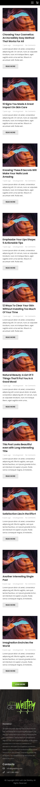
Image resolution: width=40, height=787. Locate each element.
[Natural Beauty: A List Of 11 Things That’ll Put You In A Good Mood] (20, 350)
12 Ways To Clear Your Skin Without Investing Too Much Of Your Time (19, 309)
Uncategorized (18, 45)
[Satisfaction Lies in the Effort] (20, 488)
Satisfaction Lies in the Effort (19, 514)
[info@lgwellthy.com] (5, 768)
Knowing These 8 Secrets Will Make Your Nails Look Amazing (20, 173)
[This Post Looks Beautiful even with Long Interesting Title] (20, 419)
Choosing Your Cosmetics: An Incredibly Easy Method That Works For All (18, 38)
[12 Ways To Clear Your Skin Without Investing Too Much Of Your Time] (20, 280)
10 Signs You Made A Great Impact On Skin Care (18, 105)
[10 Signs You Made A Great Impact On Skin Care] (20, 79)
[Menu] (32, 2)
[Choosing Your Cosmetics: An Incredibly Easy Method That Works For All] (20, 9)
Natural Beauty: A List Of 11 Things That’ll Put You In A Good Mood (18, 378)
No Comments (30, 45)
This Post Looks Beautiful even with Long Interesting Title (18, 448)
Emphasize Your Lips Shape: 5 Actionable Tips (19, 241)
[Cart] (37, 2)
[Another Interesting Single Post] (20, 551)
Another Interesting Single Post (18, 578)
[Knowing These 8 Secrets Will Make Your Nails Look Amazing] (20, 145)
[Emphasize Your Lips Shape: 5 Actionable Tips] (20, 214)
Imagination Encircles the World (18, 644)
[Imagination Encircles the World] (20, 617)
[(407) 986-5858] (5, 772)
